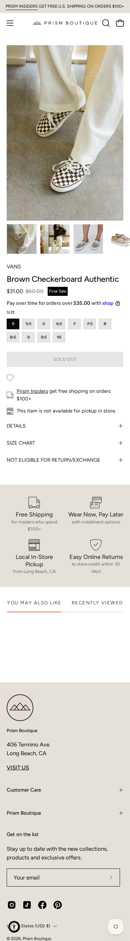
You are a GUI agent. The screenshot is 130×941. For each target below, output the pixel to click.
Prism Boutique (22, 730)
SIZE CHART (21, 443)
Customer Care (24, 790)
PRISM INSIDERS (22, 6)
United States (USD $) (28, 925)
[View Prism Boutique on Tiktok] (27, 905)
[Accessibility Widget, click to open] (14, 927)
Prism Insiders (32, 391)
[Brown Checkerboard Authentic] (22, 239)
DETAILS (16, 426)
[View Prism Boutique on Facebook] (42, 905)
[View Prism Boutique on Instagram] (12, 905)
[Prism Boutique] (65, 23)
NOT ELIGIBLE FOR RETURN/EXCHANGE (53, 460)
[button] (105, 23)
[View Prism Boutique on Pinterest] (58, 905)
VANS (14, 266)
